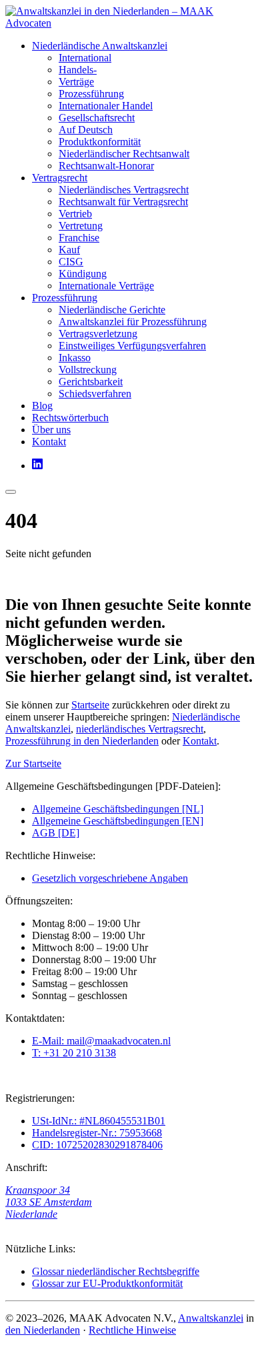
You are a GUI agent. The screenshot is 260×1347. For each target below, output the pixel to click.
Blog (42, 405)
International (85, 57)
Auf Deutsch (86, 129)
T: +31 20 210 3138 (74, 1052)
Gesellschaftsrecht (97, 117)
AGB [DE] (55, 832)
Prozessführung (91, 93)
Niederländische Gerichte (112, 309)
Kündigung (83, 273)
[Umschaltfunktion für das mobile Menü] (10, 492)
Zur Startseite (33, 763)
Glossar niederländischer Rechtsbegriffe (115, 1271)
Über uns (51, 429)
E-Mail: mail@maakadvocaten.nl (101, 1040)
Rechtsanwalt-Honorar (106, 165)
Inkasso (75, 357)
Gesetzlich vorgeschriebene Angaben (110, 878)
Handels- (78, 69)
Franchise (79, 237)
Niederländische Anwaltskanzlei (99, 45)
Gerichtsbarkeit (91, 381)
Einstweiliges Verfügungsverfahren (132, 345)
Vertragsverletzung (98, 333)
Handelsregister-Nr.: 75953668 (97, 1132)
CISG (71, 261)
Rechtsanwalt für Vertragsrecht (123, 201)
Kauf (69, 249)
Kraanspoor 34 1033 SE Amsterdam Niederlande (48, 1202)
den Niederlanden (42, 1330)
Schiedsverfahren (95, 393)
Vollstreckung (88, 369)
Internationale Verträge (106, 285)
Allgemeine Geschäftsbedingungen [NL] (117, 808)
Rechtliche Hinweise (132, 1330)
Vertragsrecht (59, 177)
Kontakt (49, 441)
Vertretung (81, 225)
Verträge (76, 81)
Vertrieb (75, 213)
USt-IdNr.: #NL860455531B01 (98, 1120)
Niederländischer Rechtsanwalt (124, 153)
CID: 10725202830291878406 (97, 1144)
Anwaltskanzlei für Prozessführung (133, 321)
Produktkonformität (100, 141)
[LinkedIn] (37, 465)
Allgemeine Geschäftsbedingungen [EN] (117, 820)
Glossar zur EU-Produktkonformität (107, 1283)
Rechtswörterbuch (70, 417)
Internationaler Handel (106, 105)
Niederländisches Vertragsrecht (124, 189)
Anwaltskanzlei (210, 1318)
